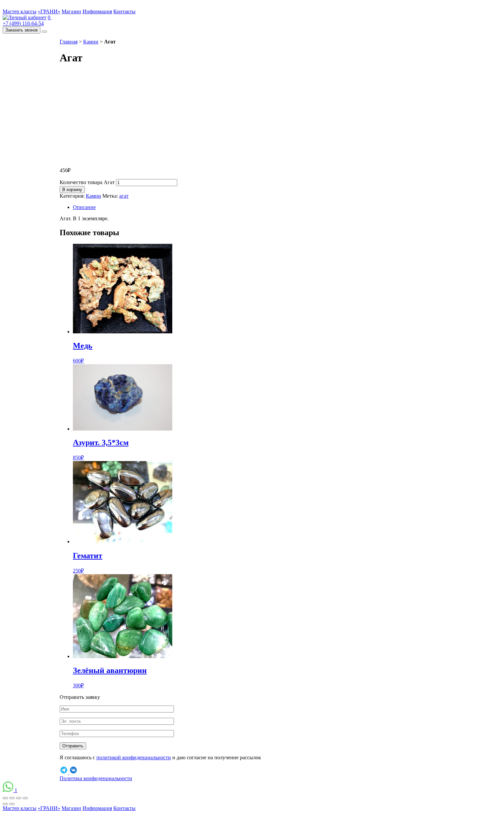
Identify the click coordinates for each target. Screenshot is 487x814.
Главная (69, 41)
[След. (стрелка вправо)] (12, 804)
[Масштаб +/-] (25, 798)
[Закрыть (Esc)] (5, 798)
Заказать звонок (21, 30)
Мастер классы (19, 11)
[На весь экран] (18, 798)
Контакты (124, 11)
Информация (97, 11)
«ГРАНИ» (49, 11)
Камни (90, 41)
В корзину (72, 189)
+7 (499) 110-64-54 (23, 23)
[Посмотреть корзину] (24, 17)
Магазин (71, 11)
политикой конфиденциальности (133, 757)
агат (124, 196)
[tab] (250, 207)
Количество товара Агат (87, 182)
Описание (84, 207)
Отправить (72, 745)
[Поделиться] (12, 798)
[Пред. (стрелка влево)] (5, 804)
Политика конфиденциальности (96, 778)
